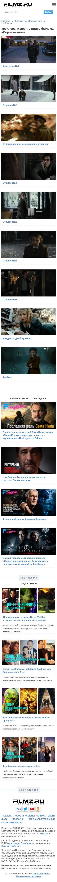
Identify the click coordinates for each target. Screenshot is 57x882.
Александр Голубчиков (21, 843)
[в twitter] (25, 808)
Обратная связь (41, 873)
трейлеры (6, 816)
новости (19, 816)
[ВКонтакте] (18, 808)
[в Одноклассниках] (38, 808)
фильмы (30, 816)
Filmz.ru (44, 833)
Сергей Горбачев (10, 846)
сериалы (41, 816)
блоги (51, 816)
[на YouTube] (31, 808)
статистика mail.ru (12, 822)
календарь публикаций (41, 819)
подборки (18, 819)
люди (4, 819)
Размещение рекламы (28, 876)
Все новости (28, 578)
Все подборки (28, 790)
